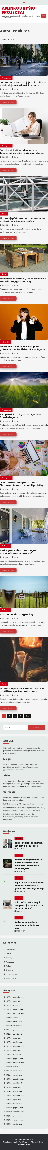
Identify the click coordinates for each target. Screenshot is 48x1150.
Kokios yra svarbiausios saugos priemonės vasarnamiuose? (18, 552)
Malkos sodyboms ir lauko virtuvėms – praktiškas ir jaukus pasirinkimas (22, 690)
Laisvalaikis (6, 342)
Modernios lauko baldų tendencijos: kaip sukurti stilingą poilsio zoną (23, 280)
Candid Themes (24, 1144)
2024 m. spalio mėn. (14, 1087)
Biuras (16, 89)
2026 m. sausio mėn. (14, 1026)
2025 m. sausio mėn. (14, 1075)
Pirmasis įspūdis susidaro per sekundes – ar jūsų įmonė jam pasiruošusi (23, 220)
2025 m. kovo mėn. (13, 1067)
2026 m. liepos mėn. (14, 1001)
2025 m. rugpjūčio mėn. (15, 1046)
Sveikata (9, 970)
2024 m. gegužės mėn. (15, 1107)
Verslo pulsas (6, 78)
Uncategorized (11, 974)
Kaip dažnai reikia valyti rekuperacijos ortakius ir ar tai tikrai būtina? (29, 905)
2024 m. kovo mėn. (13, 1116)
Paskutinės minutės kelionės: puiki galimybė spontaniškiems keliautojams (22, 348)
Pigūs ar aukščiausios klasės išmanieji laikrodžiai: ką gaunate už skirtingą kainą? (30, 885)
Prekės (4, 214)
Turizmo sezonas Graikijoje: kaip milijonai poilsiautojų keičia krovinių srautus (23, 84)
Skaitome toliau (8, 102)
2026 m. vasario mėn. (14, 1021)
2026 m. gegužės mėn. (15, 1009)
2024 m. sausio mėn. (14, 1124)
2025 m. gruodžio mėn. (15, 1030)
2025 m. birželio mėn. (14, 1054)
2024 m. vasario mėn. (14, 1120)
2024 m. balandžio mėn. (15, 1112)
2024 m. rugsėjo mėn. (14, 1091)
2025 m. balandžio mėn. (15, 1062)
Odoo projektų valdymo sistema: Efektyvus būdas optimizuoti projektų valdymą (21, 485)
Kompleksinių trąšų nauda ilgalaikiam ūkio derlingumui (21, 416)
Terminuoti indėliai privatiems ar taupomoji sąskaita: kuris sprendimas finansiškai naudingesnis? (21, 153)
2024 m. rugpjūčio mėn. (15, 1095)
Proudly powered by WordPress (15, 1142)
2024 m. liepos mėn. (14, 1099)
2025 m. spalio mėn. (14, 1038)
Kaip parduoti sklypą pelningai (17, 614)
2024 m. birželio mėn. (14, 1103)
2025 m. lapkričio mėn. (14, 1034)
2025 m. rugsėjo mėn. (14, 1042)
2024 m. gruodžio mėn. (15, 1079)
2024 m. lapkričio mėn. (14, 1083)
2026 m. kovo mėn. (13, 1017)
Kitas (27, 716)
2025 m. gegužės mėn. (15, 1058)
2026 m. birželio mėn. (14, 1005)
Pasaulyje (9, 958)
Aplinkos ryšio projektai (18, 10)
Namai (4, 274)
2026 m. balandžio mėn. (15, 1013)
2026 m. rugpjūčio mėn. (15, 997)
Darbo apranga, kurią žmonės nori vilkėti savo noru (27, 925)
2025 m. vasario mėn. (14, 1071)
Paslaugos (5, 546)
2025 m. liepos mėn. (14, 1050)
